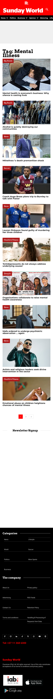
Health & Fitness (11, 240)
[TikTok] (22, 636)
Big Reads (8, 61)
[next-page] (31, 417)
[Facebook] (5, 636)
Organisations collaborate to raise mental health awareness (25, 298)
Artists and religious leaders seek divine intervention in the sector (24, 370)
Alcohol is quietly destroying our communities (20, 128)
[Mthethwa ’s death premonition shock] (26, 146)
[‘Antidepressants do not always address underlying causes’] (26, 249)
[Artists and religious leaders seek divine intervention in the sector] (26, 353)
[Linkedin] (16, 636)
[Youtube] (39, 636)
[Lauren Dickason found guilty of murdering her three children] (26, 216)
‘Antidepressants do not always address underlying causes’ (24, 265)
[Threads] (45, 636)
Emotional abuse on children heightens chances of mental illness (24, 404)
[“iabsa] (13, 686)
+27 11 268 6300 (16, 643)
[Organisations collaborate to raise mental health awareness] (26, 283)
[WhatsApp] (34, 636)
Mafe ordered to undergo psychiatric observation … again (22, 332)
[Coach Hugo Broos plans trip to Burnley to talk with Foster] (26, 180)
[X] (28, 636)
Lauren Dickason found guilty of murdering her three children (26, 231)
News (6, 137)
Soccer (7, 168)
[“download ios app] (33, 686)
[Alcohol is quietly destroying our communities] (26, 112)
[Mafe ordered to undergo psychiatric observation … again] (26, 317)
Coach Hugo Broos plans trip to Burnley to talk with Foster (25, 197)
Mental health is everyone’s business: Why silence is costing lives (26, 94)
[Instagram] (10, 636)
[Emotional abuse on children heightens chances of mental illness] (26, 389)
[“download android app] (13, 693)
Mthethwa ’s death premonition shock (23, 160)
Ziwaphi (7, 274)
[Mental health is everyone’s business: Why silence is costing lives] (26, 75)
